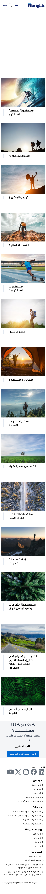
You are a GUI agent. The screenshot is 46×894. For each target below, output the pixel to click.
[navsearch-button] (10, 5)
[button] (16, 5)
